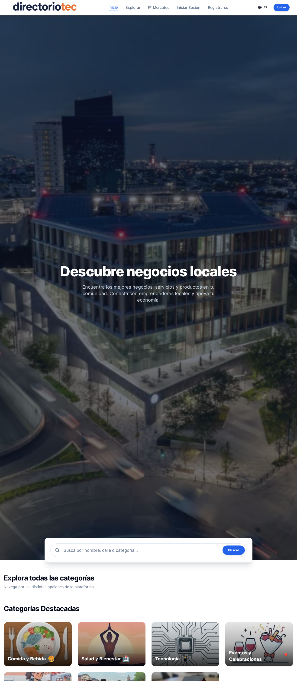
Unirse (281, 7)
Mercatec (161, 7)
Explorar (133, 7)
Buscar (233, 550)
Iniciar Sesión (188, 7)
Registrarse (218, 7)
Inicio (113, 7)
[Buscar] (57, 550)
